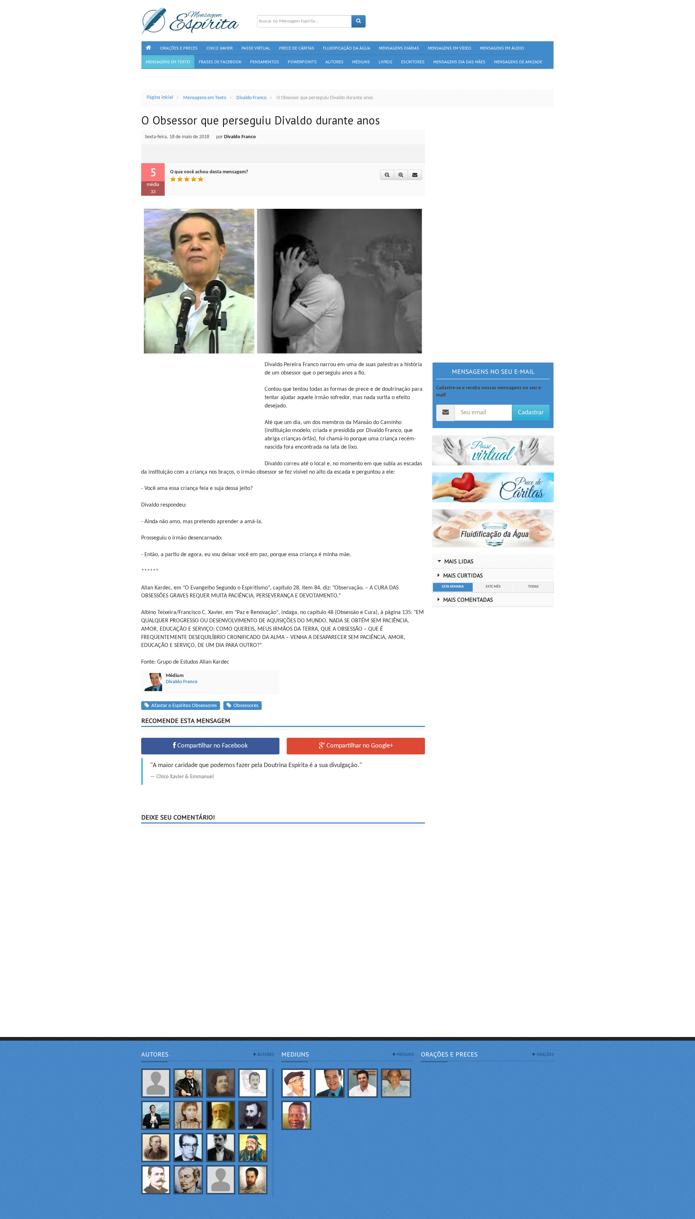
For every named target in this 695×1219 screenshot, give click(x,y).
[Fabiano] (220, 1180)
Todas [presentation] (533, 587)
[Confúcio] (253, 1147)
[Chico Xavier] (296, 1083)
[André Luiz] (253, 1083)
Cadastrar (531, 412)
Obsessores (244, 705)
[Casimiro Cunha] (220, 1147)
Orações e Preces (449, 1054)
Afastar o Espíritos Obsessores (183, 705)
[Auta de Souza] (188, 1115)
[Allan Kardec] (188, 1083)
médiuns (405, 1054)
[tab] (453, 587)
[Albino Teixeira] (156, 1083)
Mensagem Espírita (160, 1215)
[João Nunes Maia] (396, 1083)
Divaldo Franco (240, 137)
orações (544, 1054)
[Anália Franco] (220, 1083)
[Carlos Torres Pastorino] (188, 1147)
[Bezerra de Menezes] (253, 1115)
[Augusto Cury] (156, 1115)
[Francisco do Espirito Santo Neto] (362, 1083)
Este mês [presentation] (493, 587)
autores (265, 1054)
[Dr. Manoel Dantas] (156, 1180)
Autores (154, 1054)
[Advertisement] (202, 411)
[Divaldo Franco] (329, 1083)
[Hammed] (253, 1180)
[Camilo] (156, 1147)
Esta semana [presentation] (453, 587)
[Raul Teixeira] (296, 1115)
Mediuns (295, 1054)
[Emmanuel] (188, 1180)
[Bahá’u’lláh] (220, 1115)
